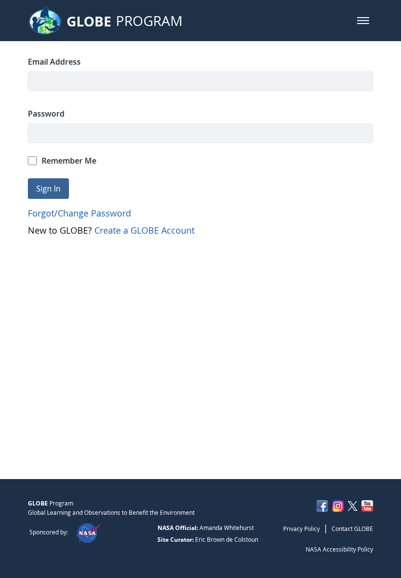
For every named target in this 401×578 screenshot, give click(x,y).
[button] (363, 20)
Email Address (54, 61)
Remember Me (69, 160)
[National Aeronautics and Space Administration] (88, 532)
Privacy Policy (301, 528)
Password (46, 113)
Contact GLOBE (352, 528)
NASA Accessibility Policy (339, 549)
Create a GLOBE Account (144, 230)
